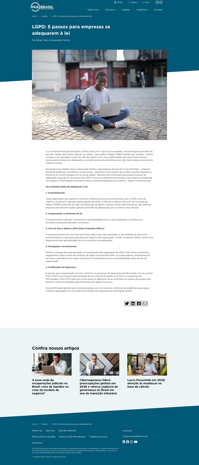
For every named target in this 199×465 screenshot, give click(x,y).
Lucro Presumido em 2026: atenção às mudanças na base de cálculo (146, 383)
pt (157, 2)
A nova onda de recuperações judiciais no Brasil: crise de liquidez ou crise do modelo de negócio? (50, 386)
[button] (147, 4)
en (161, 2)
